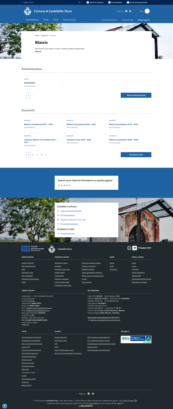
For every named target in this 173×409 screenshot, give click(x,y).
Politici (24, 282)
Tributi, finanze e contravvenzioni (93, 276)
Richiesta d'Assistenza (29, 356)
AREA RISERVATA (86, 406)
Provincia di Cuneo (61, 340)
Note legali (25, 369)
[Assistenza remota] (135, 400)
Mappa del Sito (27, 385)
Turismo (84, 279)
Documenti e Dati (27, 272)
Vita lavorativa (86, 282)
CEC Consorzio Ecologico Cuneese (98, 340)
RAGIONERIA (29, 82)
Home (37, 35)
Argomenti (44, 35)
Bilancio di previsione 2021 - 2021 (38, 124)
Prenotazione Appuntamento (31, 350)
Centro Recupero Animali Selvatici (98, 350)
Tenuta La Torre (92, 347)
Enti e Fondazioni (27, 276)
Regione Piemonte (28, 2)
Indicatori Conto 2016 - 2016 (79, 139)
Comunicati (113, 269)
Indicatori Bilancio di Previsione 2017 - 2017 (40, 141)
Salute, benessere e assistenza (92, 272)
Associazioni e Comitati (139, 282)
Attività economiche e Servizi (141, 279)
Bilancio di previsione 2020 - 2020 (81, 124)
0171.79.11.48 (29, 298)
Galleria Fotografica (138, 272)
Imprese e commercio (89, 266)
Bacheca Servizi (27, 360)
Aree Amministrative (28, 266)
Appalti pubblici (60, 272)
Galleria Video (136, 276)
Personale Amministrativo (30, 279)
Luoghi (134, 266)
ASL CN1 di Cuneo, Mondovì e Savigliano (68, 353)
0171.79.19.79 (29, 301)
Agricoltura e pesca (61, 263)
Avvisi (112, 266)
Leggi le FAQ (26, 347)
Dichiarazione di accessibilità (31, 340)
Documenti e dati (136, 154)
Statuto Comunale (28, 363)
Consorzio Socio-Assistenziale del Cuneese (101, 344)
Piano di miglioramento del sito (32, 344)
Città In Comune (128, 400)
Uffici (26, 79)
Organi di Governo (28, 263)
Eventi (134, 263)
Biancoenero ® (94, 403)
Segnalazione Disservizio (30, 353)
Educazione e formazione (63, 285)
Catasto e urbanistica (62, 279)
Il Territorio (135, 269)
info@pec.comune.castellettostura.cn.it (39, 308)
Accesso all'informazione (109, 20)
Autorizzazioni (59, 276)
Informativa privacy (28, 366)
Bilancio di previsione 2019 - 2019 (123, 124)
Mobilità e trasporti (88, 269)
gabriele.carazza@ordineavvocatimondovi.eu (105, 320)
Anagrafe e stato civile (62, 269)
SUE (56, 344)
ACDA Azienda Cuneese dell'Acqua (98, 337)
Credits (24, 376)
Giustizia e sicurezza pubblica (91, 263)
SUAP (56, 347)
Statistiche (25, 382)
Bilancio (27, 120)
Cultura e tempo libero (62, 282)
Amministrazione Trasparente (31, 337)
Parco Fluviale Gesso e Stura (64, 350)
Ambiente (58, 266)
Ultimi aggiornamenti (29, 379)
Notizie (112, 263)
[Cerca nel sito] (147, 11)
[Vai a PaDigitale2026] (139, 247)
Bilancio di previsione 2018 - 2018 (123, 139)
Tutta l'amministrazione (136, 95)
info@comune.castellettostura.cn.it (37, 310)
